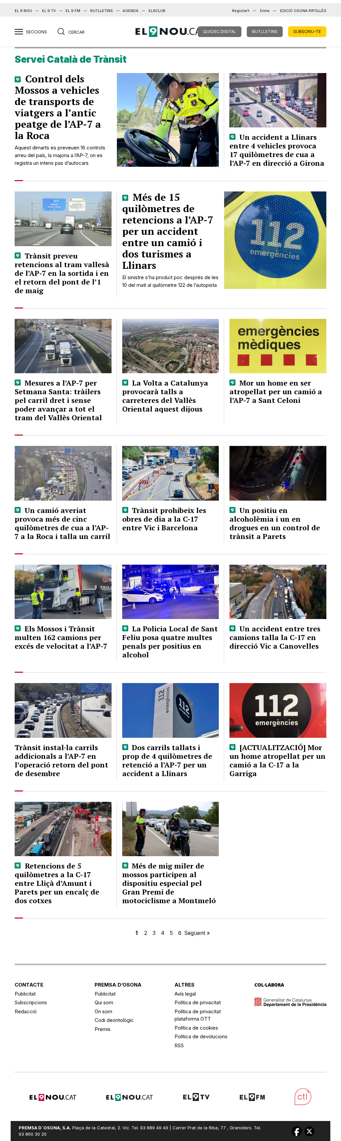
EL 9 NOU (23, 10)
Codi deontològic (114, 1020)
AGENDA (131, 10)
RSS (179, 1045)
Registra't (240, 10)
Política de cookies (196, 1028)
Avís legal (185, 994)
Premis (103, 1029)
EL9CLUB (157, 10)
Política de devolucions (200, 1036)
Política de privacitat (197, 1002)
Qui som (104, 1002)
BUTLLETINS (101, 10)
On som (103, 1011)
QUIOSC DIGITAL (219, 31)
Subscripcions (31, 1002)
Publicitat (25, 994)
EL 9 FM (73, 10)
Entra (264, 10)
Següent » (197, 933)
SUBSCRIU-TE (307, 31)
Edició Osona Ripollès (303, 10)
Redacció (26, 1011)
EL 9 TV (49, 10)
